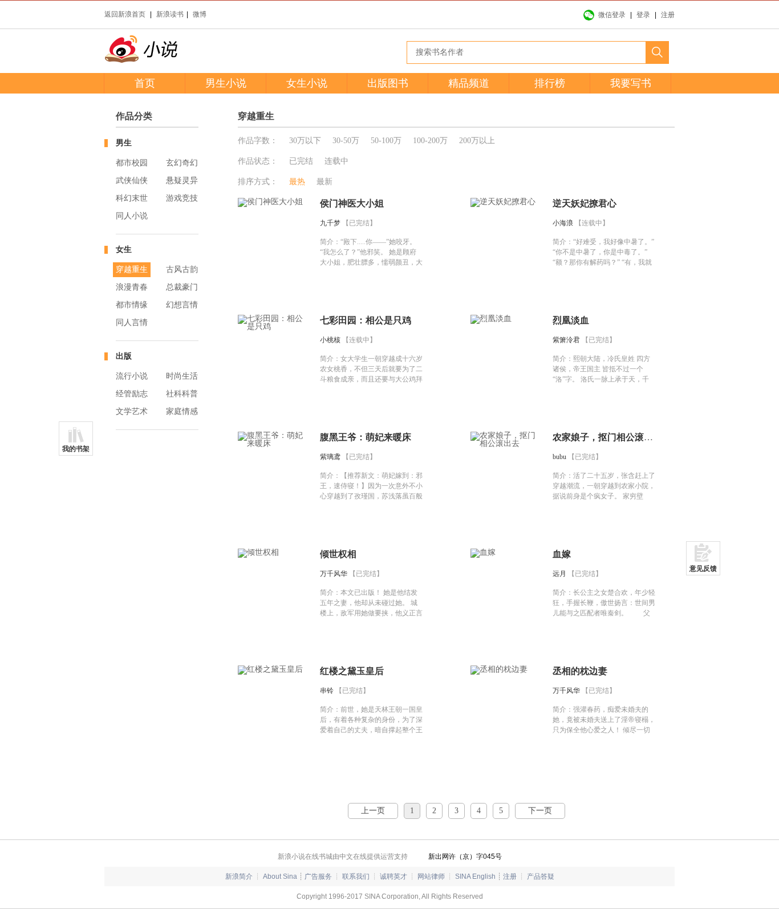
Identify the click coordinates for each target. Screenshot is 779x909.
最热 (297, 181)
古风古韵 (182, 269)
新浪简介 (239, 876)
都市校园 (132, 163)
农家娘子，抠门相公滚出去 (607, 437)
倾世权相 (338, 554)
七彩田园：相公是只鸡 (365, 320)
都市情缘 (132, 305)
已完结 (301, 161)
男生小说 (225, 83)
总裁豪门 (182, 287)
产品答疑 (540, 876)
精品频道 (468, 83)
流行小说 (132, 376)
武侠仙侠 (132, 180)
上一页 (373, 810)
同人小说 (132, 216)
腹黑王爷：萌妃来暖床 (365, 437)
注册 (668, 15)
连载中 (336, 161)
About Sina (280, 876)
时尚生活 (182, 376)
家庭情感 (182, 411)
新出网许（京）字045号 (465, 857)
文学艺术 (132, 411)
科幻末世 (132, 198)
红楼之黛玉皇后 (352, 671)
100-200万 (430, 140)
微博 (199, 14)
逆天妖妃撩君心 (584, 203)
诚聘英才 (393, 876)
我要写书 (630, 83)
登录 (643, 15)
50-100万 (386, 140)
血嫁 (562, 554)
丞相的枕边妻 (580, 671)
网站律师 (431, 876)
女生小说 (306, 83)
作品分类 (134, 116)
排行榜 (549, 83)
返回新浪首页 (124, 14)
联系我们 (356, 876)
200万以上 (477, 140)
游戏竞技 (182, 198)
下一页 (540, 810)
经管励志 (132, 393)
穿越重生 (132, 269)
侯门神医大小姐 (352, 203)
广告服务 (318, 876)
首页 (145, 83)
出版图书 (387, 83)
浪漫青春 (132, 287)
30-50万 (345, 140)
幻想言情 (182, 305)
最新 (324, 181)
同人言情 (132, 322)
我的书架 (76, 449)
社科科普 (182, 393)
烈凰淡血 (571, 320)
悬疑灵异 (182, 180)
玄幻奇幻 (182, 163)
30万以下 (305, 140)
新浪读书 (170, 14)
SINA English (475, 876)
